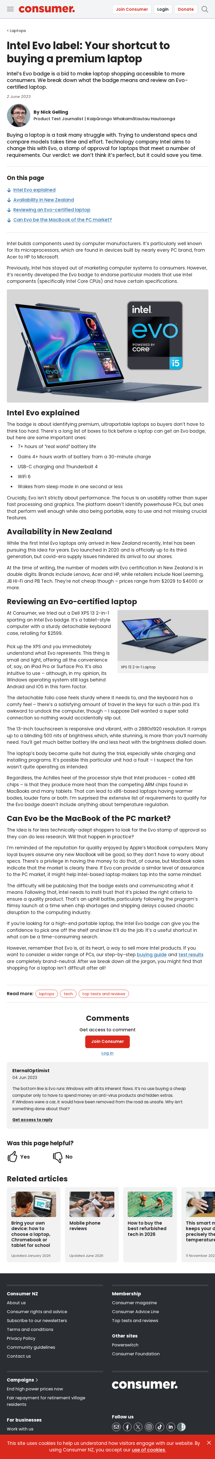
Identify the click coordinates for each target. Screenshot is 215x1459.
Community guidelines (31, 1347)
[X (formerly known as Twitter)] (138, 1427)
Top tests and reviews (103, 993)
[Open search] (204, 9)
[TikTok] (159, 1427)
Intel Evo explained (34, 190)
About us (16, 1303)
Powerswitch (125, 1345)
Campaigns (20, 1380)
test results (191, 954)
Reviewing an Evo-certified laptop (51, 210)
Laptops (46, 993)
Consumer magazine (134, 1303)
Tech (68, 993)
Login (163, 9)
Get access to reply (32, 1119)
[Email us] (116, 1427)
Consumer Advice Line (135, 1312)
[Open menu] (10, 9)
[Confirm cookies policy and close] (209, 1443)
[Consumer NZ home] (47, 9)
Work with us (20, 1429)
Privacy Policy (21, 1338)
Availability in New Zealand (43, 200)
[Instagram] (149, 1427)
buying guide (152, 954)
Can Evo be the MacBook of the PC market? (62, 220)
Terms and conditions (30, 1329)
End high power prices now (35, 1389)
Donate (186, 9)
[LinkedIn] (170, 1427)
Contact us (19, 1356)
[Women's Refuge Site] (181, 1427)
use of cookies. (149, 1450)
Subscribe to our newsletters (37, 1321)
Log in (107, 1053)
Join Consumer (132, 9)
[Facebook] (127, 1427)
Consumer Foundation (136, 1354)
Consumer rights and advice (37, 1312)
